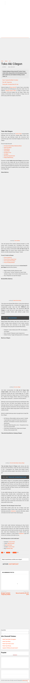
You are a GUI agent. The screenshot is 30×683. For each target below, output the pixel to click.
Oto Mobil (6, 154)
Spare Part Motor (8, 147)
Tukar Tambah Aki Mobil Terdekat (10, 80)
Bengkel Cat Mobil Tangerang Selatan (5, 593)
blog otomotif (13, 87)
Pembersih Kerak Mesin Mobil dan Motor (13, 145)
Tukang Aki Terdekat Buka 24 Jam (10, 84)
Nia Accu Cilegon (17, 387)
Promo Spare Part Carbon (9, 260)
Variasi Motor (7, 149)
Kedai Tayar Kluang (7, 645)
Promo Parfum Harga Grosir (10, 259)
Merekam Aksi (9, 548)
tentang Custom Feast (11, 90)
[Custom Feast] (12, 5)
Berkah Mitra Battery (17, 300)
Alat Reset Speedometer (9, 155)
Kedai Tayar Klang (6, 641)
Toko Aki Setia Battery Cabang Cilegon (17, 462)
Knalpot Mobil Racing (8, 157)
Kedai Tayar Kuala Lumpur (8, 643)
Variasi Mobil (7, 150)
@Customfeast (11, 543)
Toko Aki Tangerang (7, 82)
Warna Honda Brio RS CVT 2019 (22, 593)
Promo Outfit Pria (8, 257)
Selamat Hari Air (25, 680)
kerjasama (13, 511)
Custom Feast (18, 133)
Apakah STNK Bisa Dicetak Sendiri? (10, 648)
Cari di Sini (3, 630)
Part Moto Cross (7, 152)
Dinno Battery (17, 240)
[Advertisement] (15, 22)
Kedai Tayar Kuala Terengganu (9, 639)
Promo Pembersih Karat (9, 262)
